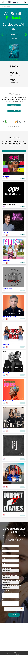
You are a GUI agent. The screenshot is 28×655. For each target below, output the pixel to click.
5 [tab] (16, 126)
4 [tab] (16, 59)
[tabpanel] (14, 34)
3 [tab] (14, 59)
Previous (2, 34)
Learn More (14, 105)
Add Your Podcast (14, 110)
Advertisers (14, 34)
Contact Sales (19, 151)
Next (25, 34)
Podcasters (14, 39)
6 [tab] (18, 126)
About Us (8, 653)
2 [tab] (12, 59)
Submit (14, 615)
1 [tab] (10, 59)
